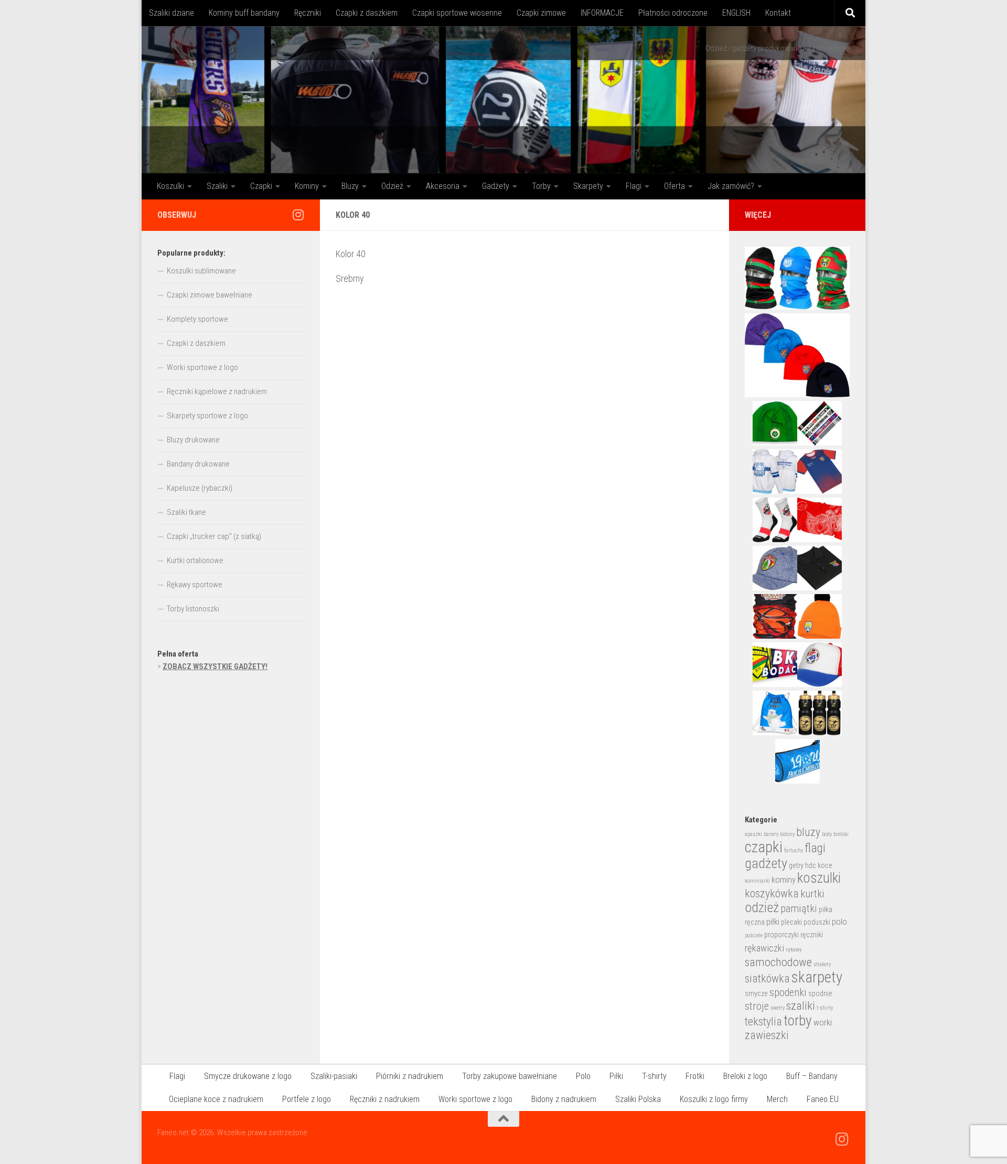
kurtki (812, 893)
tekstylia (763, 1021)
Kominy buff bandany (244, 13)
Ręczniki (307, 13)
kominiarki (757, 880)
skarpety (816, 977)
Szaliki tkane (186, 512)
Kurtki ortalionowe (195, 560)
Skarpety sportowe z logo (207, 415)
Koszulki (170, 186)
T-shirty (654, 1076)
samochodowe (778, 962)
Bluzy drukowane (193, 440)
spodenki (788, 992)
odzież (762, 907)
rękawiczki (764, 948)
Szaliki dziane (171, 13)
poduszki (817, 922)
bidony (787, 834)
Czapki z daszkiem (367, 13)
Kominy (307, 186)
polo (839, 922)
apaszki (753, 834)
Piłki (616, 1076)
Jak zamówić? (731, 186)
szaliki (800, 1006)
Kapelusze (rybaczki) (199, 488)
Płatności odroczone (673, 13)
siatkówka (767, 978)
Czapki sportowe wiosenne (457, 13)
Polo (583, 1076)
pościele (754, 935)
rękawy (793, 949)
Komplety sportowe (197, 319)
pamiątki (798, 908)
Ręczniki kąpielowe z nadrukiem (217, 391)
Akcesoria (442, 186)
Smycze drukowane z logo (248, 1076)
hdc (810, 865)
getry (796, 865)
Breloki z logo (745, 1076)
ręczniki (811, 934)
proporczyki (781, 934)
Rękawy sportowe (194, 584)
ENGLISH (736, 13)
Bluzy (350, 186)
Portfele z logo (306, 1099)
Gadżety (495, 186)
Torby (541, 186)
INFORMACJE (602, 13)
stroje (757, 1006)
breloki (841, 834)
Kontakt (778, 13)
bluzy (808, 832)
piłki (772, 922)
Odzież (392, 186)
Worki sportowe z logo (202, 367)
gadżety (766, 863)
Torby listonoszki (193, 608)
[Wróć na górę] (503, 1119)
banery (771, 834)
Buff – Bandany (812, 1076)
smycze (756, 993)
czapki (764, 847)
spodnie (820, 993)
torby (798, 1020)
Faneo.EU (823, 1099)
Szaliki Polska (638, 1099)
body (827, 834)
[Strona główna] (503, 99)
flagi (815, 848)
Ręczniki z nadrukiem (385, 1099)
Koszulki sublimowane (201, 271)
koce (825, 865)
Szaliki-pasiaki (333, 1076)
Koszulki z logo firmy (714, 1099)
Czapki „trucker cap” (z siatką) (214, 536)
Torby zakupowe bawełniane (509, 1076)
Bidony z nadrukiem (563, 1099)
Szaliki (217, 186)
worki (822, 1023)
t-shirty (825, 1007)
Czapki (261, 186)
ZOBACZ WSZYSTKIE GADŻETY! (215, 666)
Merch (777, 1099)
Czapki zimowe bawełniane (209, 295)
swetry (777, 1007)
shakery (822, 964)
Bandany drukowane (198, 464)
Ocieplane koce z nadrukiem (216, 1099)
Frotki (694, 1076)
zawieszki (767, 1035)
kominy (784, 880)
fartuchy (793, 850)
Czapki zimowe (541, 13)
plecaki (791, 922)
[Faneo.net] (298, 214)
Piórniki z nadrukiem (409, 1076)
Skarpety (588, 186)
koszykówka (772, 893)
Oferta (674, 186)
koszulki (819, 878)
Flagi (633, 186)
